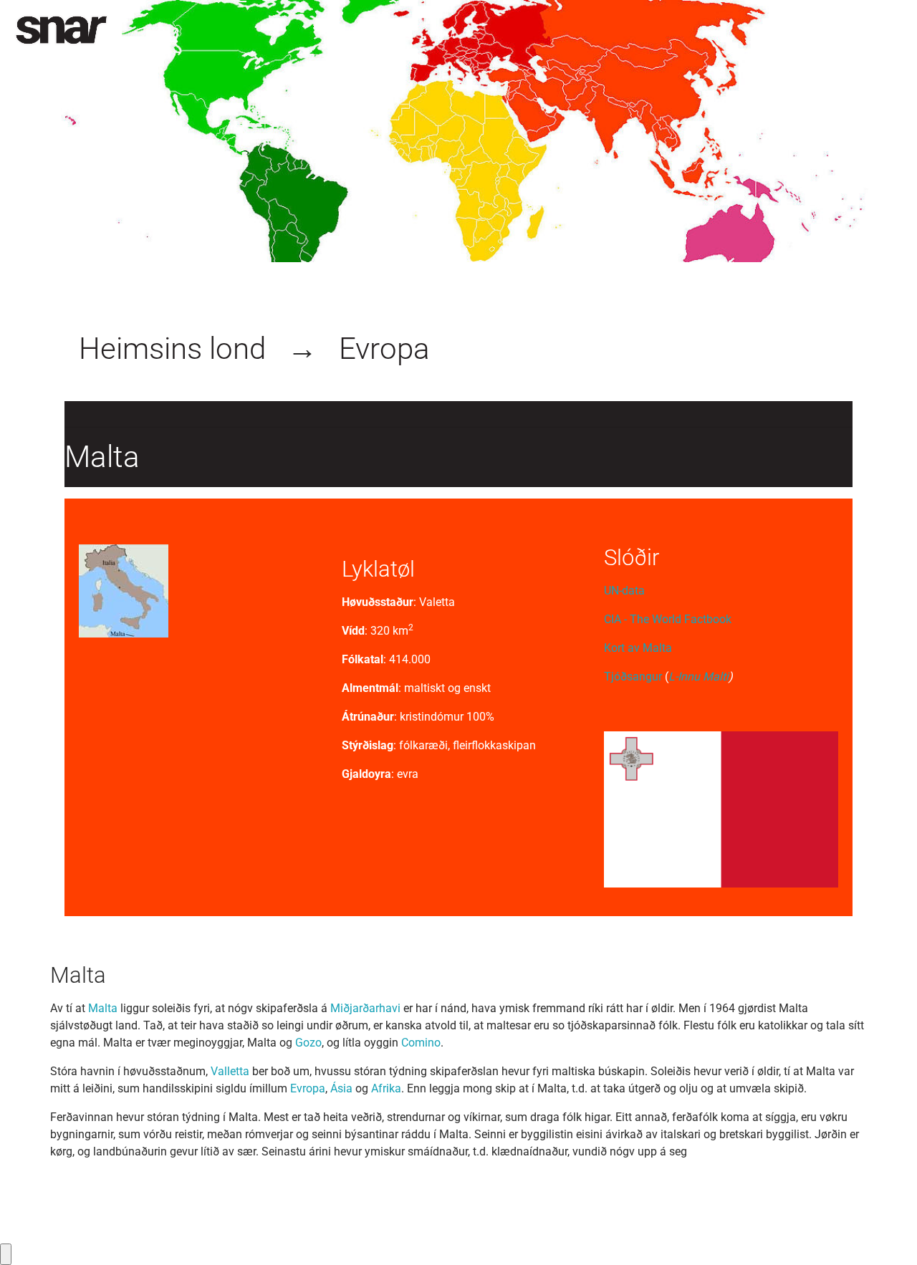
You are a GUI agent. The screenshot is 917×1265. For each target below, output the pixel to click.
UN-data (624, 590)
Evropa (384, 348)
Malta (102, 1008)
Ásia (341, 1088)
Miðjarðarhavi (366, 1008)
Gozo (308, 1042)
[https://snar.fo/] (61, 30)
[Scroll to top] (885, 1233)
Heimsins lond (172, 348)
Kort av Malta (638, 648)
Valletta (230, 1071)
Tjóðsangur (634, 676)
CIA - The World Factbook (667, 619)
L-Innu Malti (698, 676)
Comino (421, 1042)
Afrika (386, 1088)
